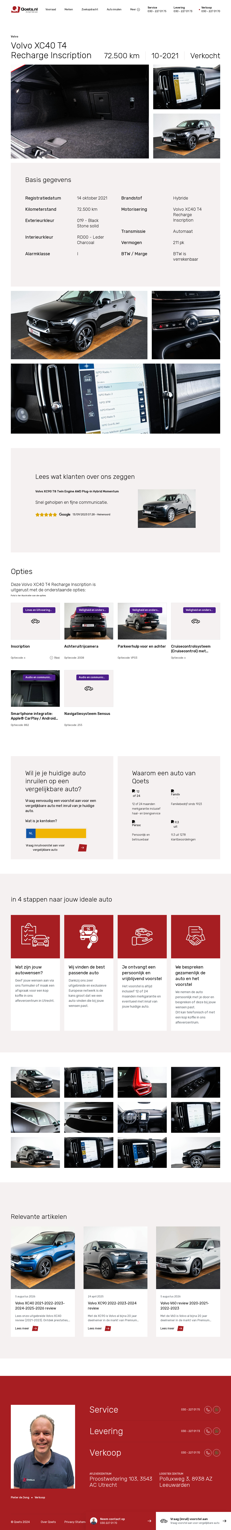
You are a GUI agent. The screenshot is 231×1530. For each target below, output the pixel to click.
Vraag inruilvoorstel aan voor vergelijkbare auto (45, 847)
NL (31, 833)
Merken (69, 9)
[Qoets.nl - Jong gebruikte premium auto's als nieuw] (24, 9)
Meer (133, 9)
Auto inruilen (114, 9)
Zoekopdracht (90, 9)
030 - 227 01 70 (210, 11)
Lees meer (22, 1328)
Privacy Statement (77, 1522)
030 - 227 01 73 (183, 11)
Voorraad (50, 9)
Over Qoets (48, 1522)
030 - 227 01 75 (157, 11)
